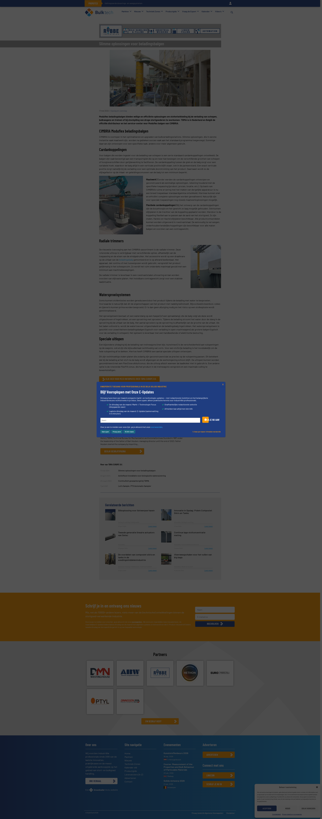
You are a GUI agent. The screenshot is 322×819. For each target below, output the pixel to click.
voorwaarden (156, 427)
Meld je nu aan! (206, 419)
